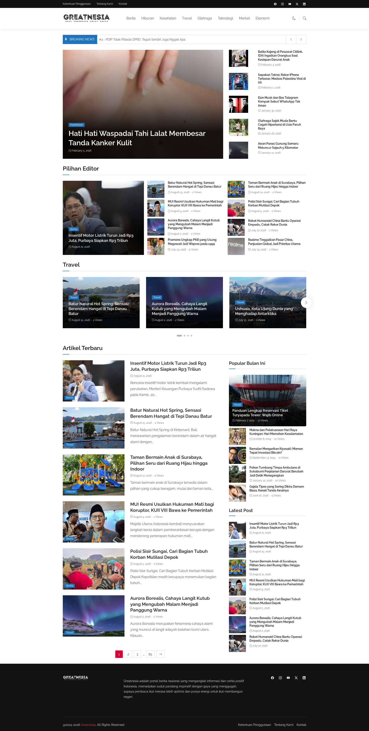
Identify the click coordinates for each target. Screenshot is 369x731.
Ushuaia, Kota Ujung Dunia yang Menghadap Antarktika (264, 311)
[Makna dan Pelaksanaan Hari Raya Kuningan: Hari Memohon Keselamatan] (237, 442)
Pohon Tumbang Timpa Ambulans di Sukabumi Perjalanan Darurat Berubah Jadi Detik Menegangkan (276, 471)
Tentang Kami (105, 3)
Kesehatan (168, 18)
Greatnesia (88, 725)
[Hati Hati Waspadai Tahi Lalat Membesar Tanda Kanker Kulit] (144, 104)
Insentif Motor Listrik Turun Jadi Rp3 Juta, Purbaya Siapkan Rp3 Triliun (274, 525)
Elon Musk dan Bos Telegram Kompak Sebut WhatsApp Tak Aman (279, 101)
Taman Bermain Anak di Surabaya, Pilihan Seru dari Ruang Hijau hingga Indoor (169, 463)
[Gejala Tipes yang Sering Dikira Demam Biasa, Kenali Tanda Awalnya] (237, 499)
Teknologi (225, 18)
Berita (131, 18)
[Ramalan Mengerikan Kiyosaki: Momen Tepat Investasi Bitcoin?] (237, 461)
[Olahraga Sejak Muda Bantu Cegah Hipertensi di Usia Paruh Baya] (238, 135)
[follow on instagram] (282, 4)
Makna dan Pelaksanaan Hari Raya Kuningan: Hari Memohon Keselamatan (276, 431)
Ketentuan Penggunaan (77, 3)
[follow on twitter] (297, 4)
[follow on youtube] (290, 4)
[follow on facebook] (275, 4)
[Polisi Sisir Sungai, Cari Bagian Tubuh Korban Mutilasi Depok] (236, 214)
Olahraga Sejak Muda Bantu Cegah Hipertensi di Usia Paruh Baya (279, 124)
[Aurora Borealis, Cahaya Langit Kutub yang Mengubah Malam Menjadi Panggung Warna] (155, 232)
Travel (187, 18)
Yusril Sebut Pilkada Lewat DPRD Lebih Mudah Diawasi (141, 39)
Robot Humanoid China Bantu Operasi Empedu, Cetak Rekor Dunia (275, 638)
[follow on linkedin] (304, 4)
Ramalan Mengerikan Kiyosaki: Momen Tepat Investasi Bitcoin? (276, 450)
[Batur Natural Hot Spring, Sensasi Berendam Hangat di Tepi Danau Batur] (155, 195)
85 (150, 654)
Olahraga (205, 18)
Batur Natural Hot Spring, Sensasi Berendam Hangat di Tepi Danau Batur (99, 309)
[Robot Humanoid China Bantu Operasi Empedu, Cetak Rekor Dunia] (236, 233)
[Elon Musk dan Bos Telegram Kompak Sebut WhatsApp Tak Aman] (238, 112)
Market (244, 18)
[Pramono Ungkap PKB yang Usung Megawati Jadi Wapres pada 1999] (155, 252)
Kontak (123, 3)
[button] (294, 18)
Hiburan (147, 18)
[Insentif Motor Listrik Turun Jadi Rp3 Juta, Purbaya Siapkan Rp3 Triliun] (103, 218)
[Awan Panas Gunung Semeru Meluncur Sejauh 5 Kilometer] (238, 158)
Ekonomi (262, 18)
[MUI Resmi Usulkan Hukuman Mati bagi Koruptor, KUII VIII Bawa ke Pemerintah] (155, 214)
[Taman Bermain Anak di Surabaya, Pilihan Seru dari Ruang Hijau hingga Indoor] (236, 195)
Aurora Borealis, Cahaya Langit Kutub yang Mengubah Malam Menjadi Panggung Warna (194, 224)
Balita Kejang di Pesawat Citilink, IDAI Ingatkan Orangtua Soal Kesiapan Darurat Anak (280, 55)
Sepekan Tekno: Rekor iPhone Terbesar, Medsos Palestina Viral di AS (282, 78)
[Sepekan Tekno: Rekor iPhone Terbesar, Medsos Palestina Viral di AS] (238, 89)
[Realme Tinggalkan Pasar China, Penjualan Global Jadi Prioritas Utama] (236, 252)
